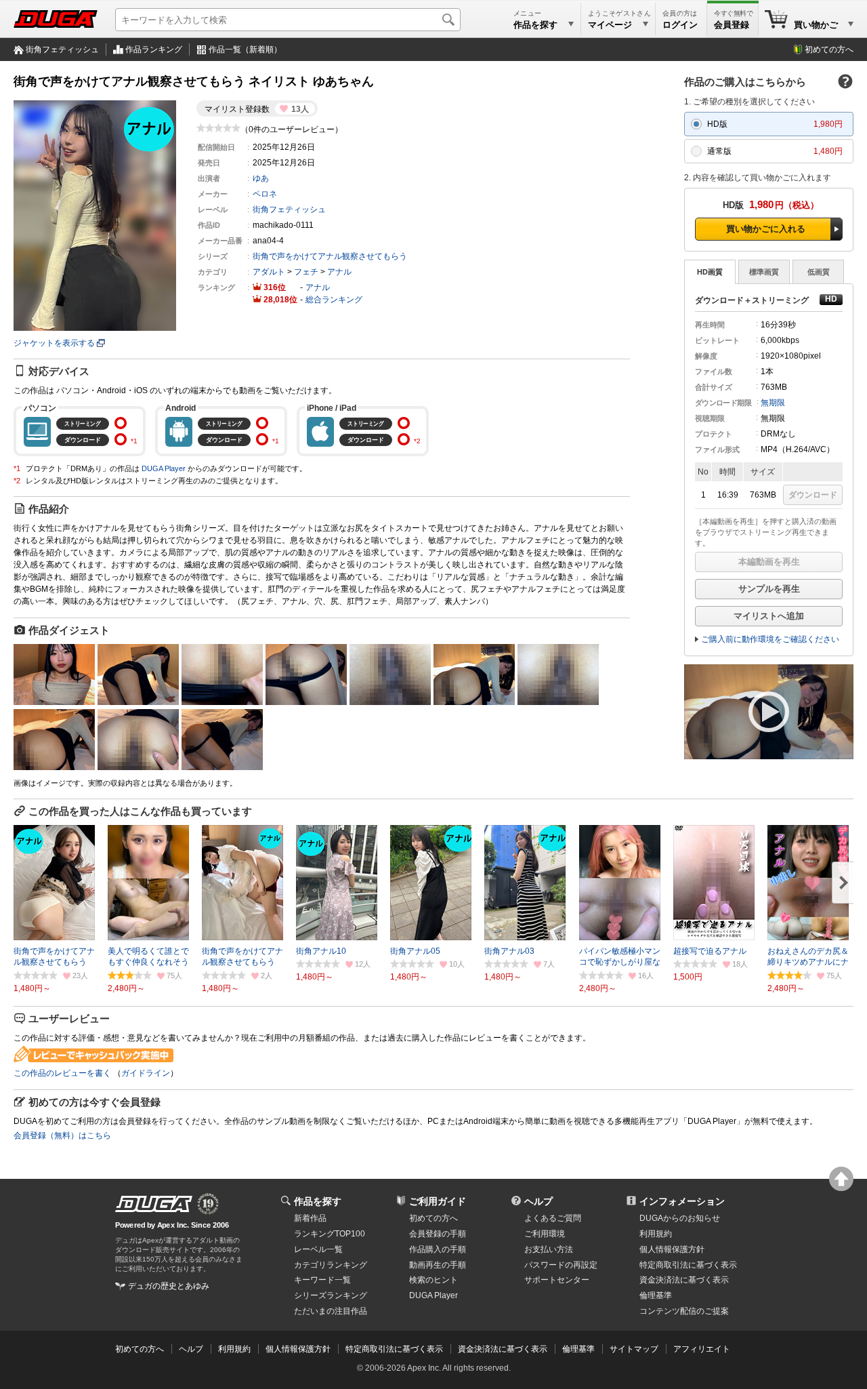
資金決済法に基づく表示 (502, 1349)
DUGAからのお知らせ (679, 1218)
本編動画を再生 (769, 562)
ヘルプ (538, 1201)
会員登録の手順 (437, 1234)
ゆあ (261, 178)
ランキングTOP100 (329, 1234)
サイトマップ (634, 1349)
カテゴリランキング (330, 1265)
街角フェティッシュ (62, 49)
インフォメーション (682, 1201)
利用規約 (655, 1234)
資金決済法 (684, 1280)
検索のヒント (433, 1280)
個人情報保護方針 (671, 1249)
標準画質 (764, 272)
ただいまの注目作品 (330, 1311)
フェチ (306, 272)
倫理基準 (655, 1295)
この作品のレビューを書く (62, 1073)
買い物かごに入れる (765, 229)
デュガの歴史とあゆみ (168, 1286)
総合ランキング (333, 299)
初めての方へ (829, 49)
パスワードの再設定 (560, 1265)
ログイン (680, 25)
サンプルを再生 (769, 589)
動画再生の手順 (437, 1265)
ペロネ (265, 194)
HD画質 (710, 272)
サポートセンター (556, 1280)
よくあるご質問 (552, 1218)
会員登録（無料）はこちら (62, 1135)
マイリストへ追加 (769, 616)
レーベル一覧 (318, 1249)
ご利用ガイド (437, 1201)
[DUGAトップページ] (56, 19)
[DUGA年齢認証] (153, 1204)
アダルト (269, 272)
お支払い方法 (548, 1249)
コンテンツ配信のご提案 (684, 1311)
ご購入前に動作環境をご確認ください (770, 639)
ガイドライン (145, 1073)
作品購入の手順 (437, 1249)
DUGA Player (164, 468)
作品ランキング (153, 49)
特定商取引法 (688, 1265)
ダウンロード (812, 495)
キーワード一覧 (322, 1280)
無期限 (773, 402)
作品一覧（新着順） (245, 49)
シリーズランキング (330, 1295)
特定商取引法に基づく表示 (394, 1349)
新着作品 (310, 1218)
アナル (339, 272)
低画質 (818, 272)
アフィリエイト (701, 1349)
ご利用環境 (544, 1234)
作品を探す (317, 1201)
